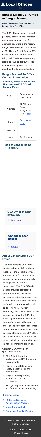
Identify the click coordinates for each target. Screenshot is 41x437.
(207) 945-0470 (25, 122)
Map (29, 113)
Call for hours (26, 137)
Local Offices (26, 420)
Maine (23, 23)
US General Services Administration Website (17, 401)
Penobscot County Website (19, 411)
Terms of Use (25, 429)
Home (4, 23)
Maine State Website (16, 407)
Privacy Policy (21, 433)
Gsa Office (13, 23)
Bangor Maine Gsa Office (13, 26)
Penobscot (16, 220)
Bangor (31, 23)
